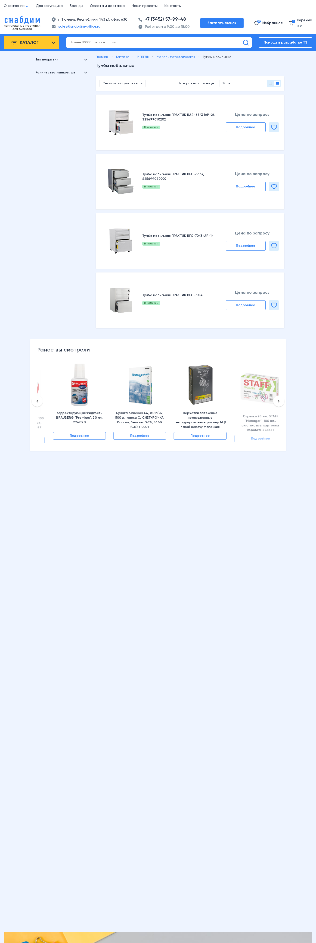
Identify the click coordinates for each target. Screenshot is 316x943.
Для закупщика (49, 6)
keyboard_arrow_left (37, 401)
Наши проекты (145, 6)
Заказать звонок (222, 23)
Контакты (172, 6)
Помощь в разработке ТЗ (285, 42)
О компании (14, 6)
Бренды (76, 6)
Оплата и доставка (107, 6)
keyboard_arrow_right (279, 401)
